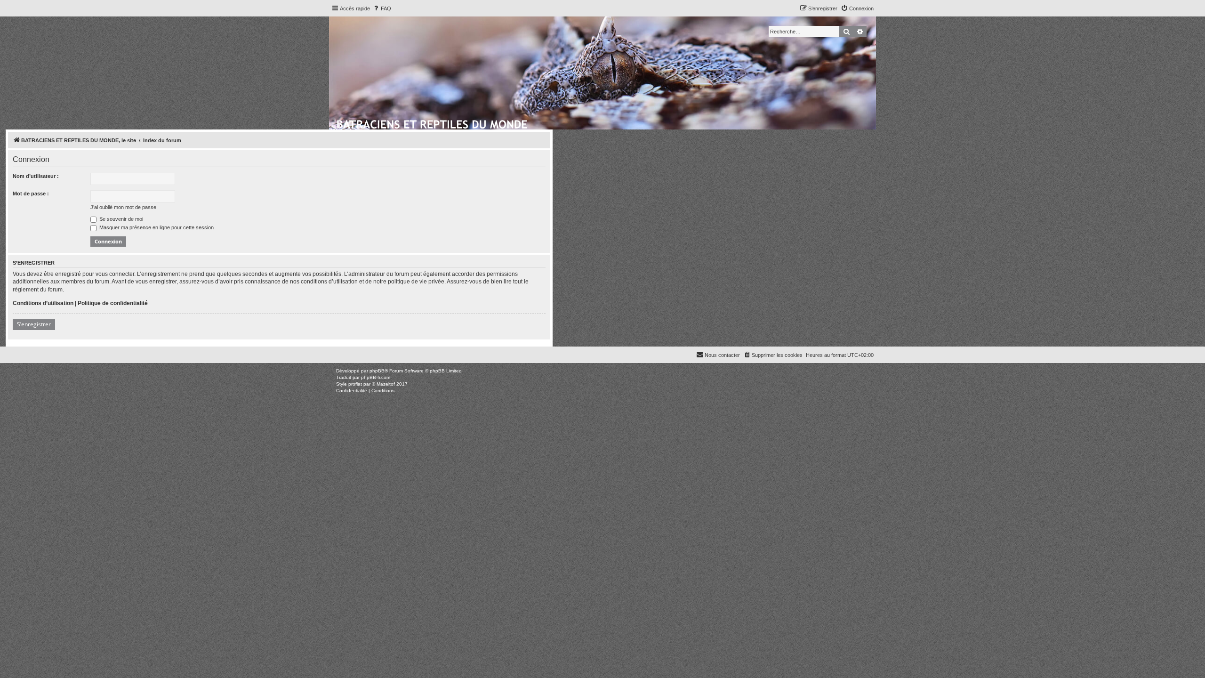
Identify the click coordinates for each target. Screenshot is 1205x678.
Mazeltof (386, 384)
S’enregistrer (34, 324)
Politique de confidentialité (113, 303)
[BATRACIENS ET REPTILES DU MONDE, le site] (432, 122)
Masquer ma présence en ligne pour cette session (156, 227)
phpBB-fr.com (375, 377)
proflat (355, 384)
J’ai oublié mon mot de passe (123, 207)
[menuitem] (381, 8)
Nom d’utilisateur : (36, 176)
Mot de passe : (31, 193)
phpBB (377, 370)
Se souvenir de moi (120, 219)
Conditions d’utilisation (43, 303)
